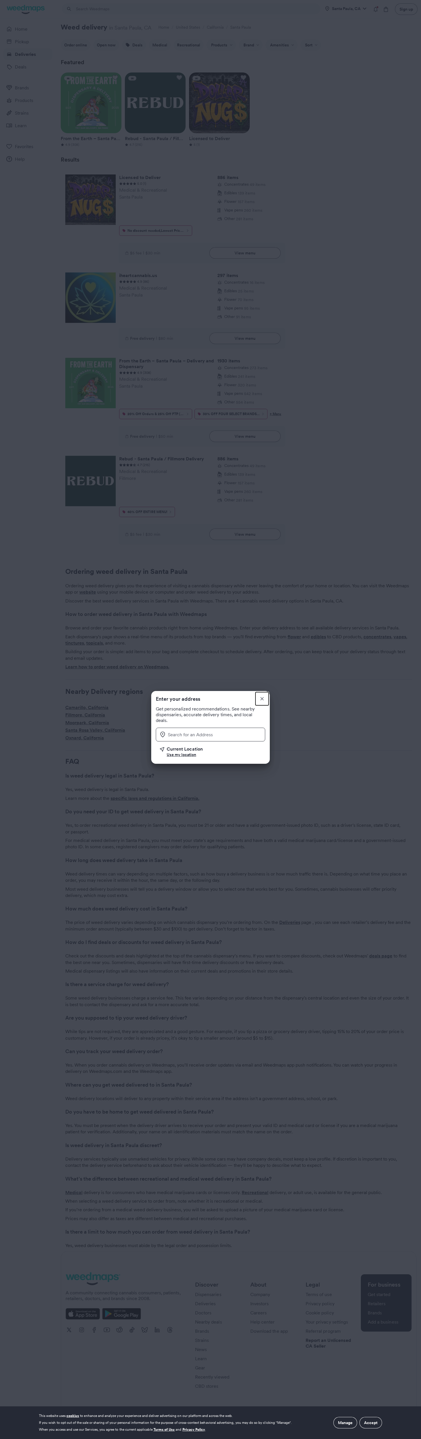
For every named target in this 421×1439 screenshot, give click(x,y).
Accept (370, 1422)
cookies (72, 1416)
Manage (345, 1422)
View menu (245, 253)
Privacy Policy (193, 1429)
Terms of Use (164, 1429)
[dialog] (210, 1422)
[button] (212, 751)
